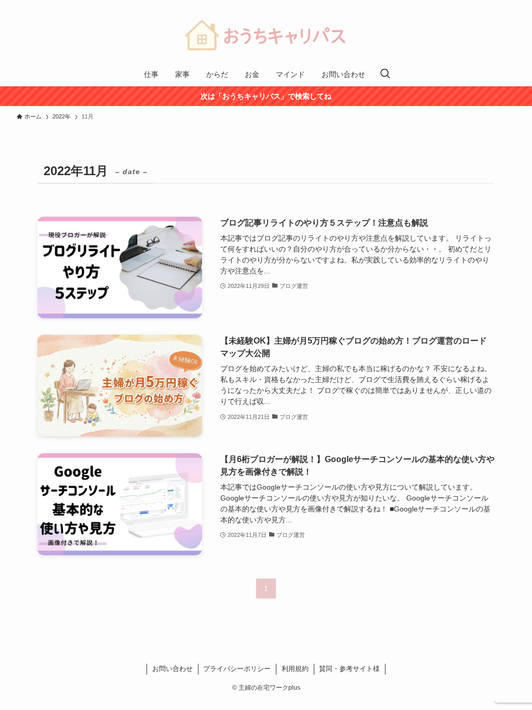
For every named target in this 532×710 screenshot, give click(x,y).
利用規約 (295, 669)
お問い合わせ (172, 669)
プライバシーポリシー (237, 669)
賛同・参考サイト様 (349, 669)
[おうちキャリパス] (266, 33)
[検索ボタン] (385, 74)
